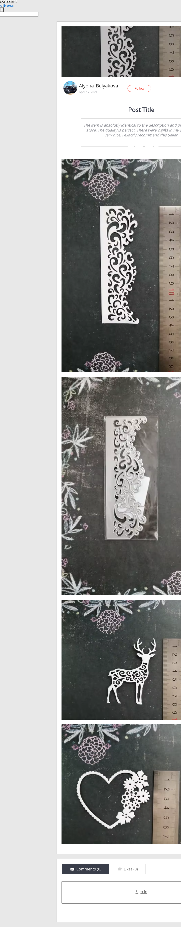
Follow (139, 88)
